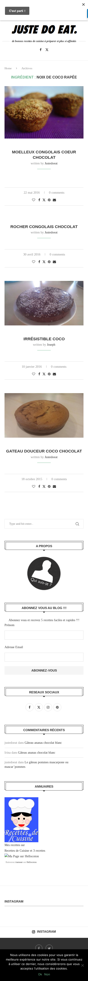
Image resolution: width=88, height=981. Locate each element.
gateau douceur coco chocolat (44, 451)
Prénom (9, 625)
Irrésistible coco (44, 339)
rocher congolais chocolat (44, 226)
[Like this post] (33, 200)
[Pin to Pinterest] (49, 200)
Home (8, 68)
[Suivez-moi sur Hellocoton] (22, 856)
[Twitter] (47, 49)
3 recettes (39, 850)
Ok (40, 974)
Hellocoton (32, 862)
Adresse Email (14, 647)
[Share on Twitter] (44, 200)
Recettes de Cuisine (17, 850)
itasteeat (19, 862)
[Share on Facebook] (39, 200)
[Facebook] (41, 49)
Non (47, 974)
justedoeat (51, 163)
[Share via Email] (54, 200)
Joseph (51, 344)
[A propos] (44, 573)
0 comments (56, 192)
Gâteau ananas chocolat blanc (43, 742)
